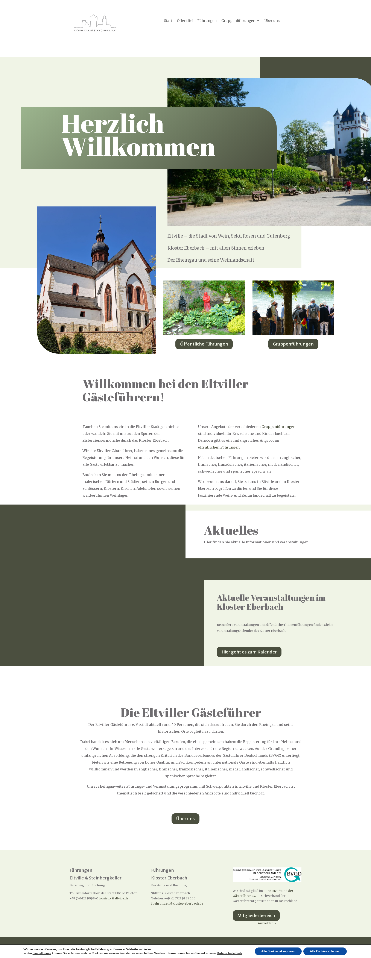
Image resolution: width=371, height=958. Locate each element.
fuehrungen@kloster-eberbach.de (177, 903)
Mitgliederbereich (256, 915)
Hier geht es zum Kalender (249, 652)
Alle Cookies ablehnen (325, 951)
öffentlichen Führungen (219, 447)
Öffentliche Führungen (197, 21)
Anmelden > (267, 923)
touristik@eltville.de (113, 898)
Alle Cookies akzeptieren (278, 951)
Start (168, 21)
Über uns (272, 21)
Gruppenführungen (238, 21)
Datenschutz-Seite (229, 953)
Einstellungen (42, 953)
